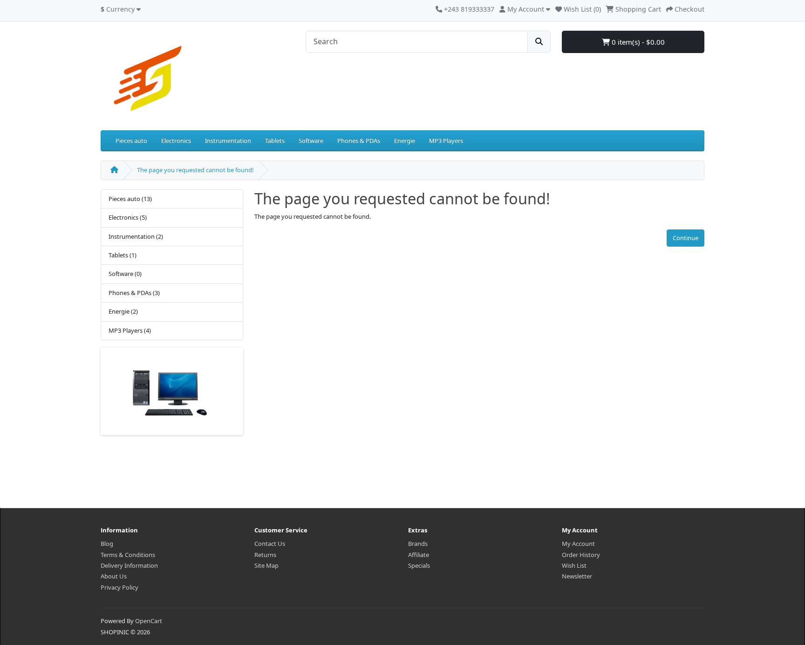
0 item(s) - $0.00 (637, 42)
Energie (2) (123, 311)
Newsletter (577, 576)
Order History (581, 555)
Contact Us (269, 543)
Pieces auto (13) (130, 199)
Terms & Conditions (128, 555)
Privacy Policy (119, 587)
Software (311, 140)
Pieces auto (131, 140)
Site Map (266, 565)
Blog (107, 543)
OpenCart (148, 621)
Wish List (574, 565)
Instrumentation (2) (136, 236)
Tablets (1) (122, 255)
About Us (114, 576)
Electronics (176, 140)
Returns (265, 555)
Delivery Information (129, 565)
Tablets (275, 140)
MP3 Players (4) (130, 330)
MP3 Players (446, 140)
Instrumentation (228, 140)
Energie (404, 140)
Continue (685, 238)
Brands (418, 543)
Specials (419, 565)
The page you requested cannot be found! (195, 170)
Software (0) (125, 273)
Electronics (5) (128, 217)
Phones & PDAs (358, 140)
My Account (578, 543)
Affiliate (418, 555)
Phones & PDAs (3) (134, 293)
